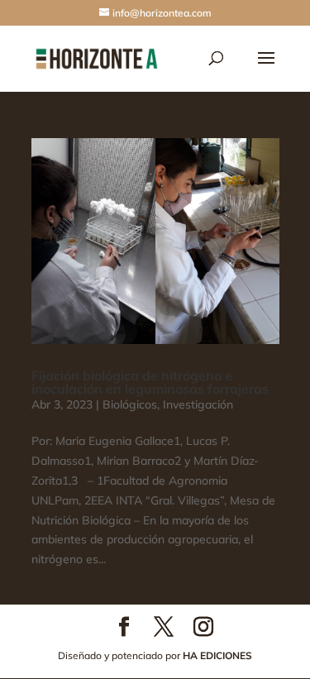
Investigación (198, 404)
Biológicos (130, 404)
